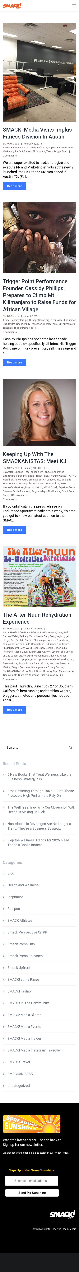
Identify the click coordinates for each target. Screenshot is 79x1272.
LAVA (47, 651)
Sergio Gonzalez (21, 667)
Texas (49, 151)
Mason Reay (40, 655)
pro (71, 659)
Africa (6, 320)
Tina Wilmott (10, 675)
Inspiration (15, 897)
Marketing (8, 151)
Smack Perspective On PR (27, 932)
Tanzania (8, 327)
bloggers (65, 636)
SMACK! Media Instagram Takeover (34, 1050)
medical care (50, 323)
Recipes (13, 909)
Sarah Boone (26, 663)
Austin (6, 147)
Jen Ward (26, 647)
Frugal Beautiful (11, 647)
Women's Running (39, 675)
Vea (31, 327)
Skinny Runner (55, 667)
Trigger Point (21, 327)
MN (35, 483)
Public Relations (21, 491)
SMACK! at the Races (23, 979)
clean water (57, 320)
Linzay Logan (10, 655)
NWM (47, 487)
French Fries (41, 475)
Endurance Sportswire (23, 147)
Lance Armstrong (56, 479)
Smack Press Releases (25, 956)
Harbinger (42, 147)
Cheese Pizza (22, 471)
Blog (10, 873)
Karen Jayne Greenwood (28, 479)
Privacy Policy (61, 1152)
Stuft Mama (59, 671)
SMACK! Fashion (20, 991)
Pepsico (63, 487)
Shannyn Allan (39, 667)
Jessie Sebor (53, 647)
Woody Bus (56, 675)
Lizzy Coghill (26, 655)
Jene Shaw (39, 647)
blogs (6, 640)
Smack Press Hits (21, 944)
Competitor (37, 644)
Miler (51, 655)
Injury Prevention (33, 323)
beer (60, 632)
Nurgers (7, 659)
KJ (44, 479)
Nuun (16, 659)
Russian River (10, 663)
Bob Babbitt (17, 640)
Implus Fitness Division (61, 147)
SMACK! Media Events (24, 1027)
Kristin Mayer (21, 651)
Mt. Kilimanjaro (67, 323)
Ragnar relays (39, 491)
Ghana (19, 323)
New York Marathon (48, 483)
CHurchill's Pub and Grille (16, 644)
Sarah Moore (41, 663)
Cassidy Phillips (19, 320)
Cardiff (29, 640)
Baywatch (8, 471)
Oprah (54, 487)
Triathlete (23, 675)
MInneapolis (25, 483)
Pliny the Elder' (60, 659)
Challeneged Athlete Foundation (51, 640)
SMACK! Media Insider (24, 1038)
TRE (13, 495)
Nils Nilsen (61, 655)
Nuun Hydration (33, 487)
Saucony (54, 663)
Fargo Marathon (25, 475)
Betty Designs (51, 636)
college (35, 471)
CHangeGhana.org (39, 320)
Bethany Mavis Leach (31, 636)
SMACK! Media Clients (24, 1015)
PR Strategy (39, 151)
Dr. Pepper (45, 471)
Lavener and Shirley (62, 651)
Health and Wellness (23, 885)
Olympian (25, 659)
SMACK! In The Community (28, 1003)
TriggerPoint (60, 151)
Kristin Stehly (36, 651)
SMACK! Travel (18, 1062)
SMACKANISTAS (12, 671)
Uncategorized (18, 1086)
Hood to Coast (57, 475)
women (20, 495)
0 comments (10, 155)
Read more (14, 186)
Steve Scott (28, 671)
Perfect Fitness (23, 151)
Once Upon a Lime (41, 659)
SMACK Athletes (20, 920)
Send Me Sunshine (32, 1192)
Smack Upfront (18, 968)
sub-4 (70, 671)
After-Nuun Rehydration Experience (37, 632)
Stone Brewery (44, 671)
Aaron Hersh (10, 632)
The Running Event (58, 491)
